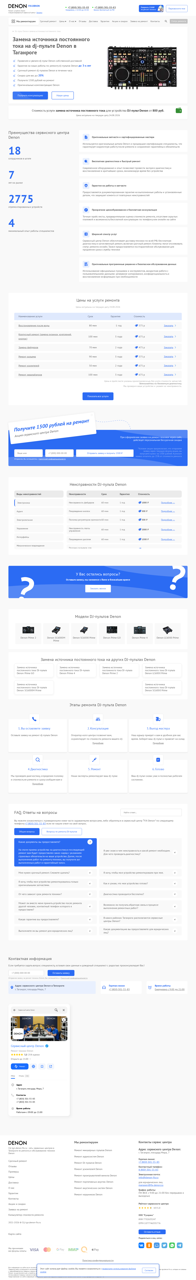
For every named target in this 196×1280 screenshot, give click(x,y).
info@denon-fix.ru (148, 1177)
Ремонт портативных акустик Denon (93, 1181)
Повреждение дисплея (80, 539)
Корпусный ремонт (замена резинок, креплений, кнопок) (45, 336)
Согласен (149, 1270)
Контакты (155, 21)
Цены (61, 21)
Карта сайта (14, 1234)
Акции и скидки (119, 21)
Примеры (13, 1171)
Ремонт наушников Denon (88, 1194)
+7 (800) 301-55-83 (78, 7)
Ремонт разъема (27, 356)
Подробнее (97, 743)
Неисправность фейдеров (81, 502)
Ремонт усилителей (29, 365)
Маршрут (22, 1066)
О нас (72, 21)
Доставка (93, 21)
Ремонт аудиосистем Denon (89, 1156)
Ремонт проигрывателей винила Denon (95, 1175)
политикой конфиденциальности (52, 459)
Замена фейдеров (28, 347)
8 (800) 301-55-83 (148, 1169)
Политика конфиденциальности (98, 1260)
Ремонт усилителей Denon (88, 1169)
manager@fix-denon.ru (151, 1185)
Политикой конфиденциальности (74, 978)
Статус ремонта (178, 21)
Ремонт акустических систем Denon (93, 1188)
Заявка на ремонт (139, 21)
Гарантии (105, 21)
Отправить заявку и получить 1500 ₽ (105, 453)
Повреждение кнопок (79, 511)
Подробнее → (168, 502)
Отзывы (82, 21)
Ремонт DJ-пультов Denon (88, 1162)
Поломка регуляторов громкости (85, 519)
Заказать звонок (98, 588)
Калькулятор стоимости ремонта (26, 1214)
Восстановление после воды (34, 325)
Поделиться (141, 1245)
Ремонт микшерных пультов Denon (93, 1150)
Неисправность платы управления (79, 529)
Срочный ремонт (48, 21)
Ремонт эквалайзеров (30, 374)
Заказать (168, 325)
